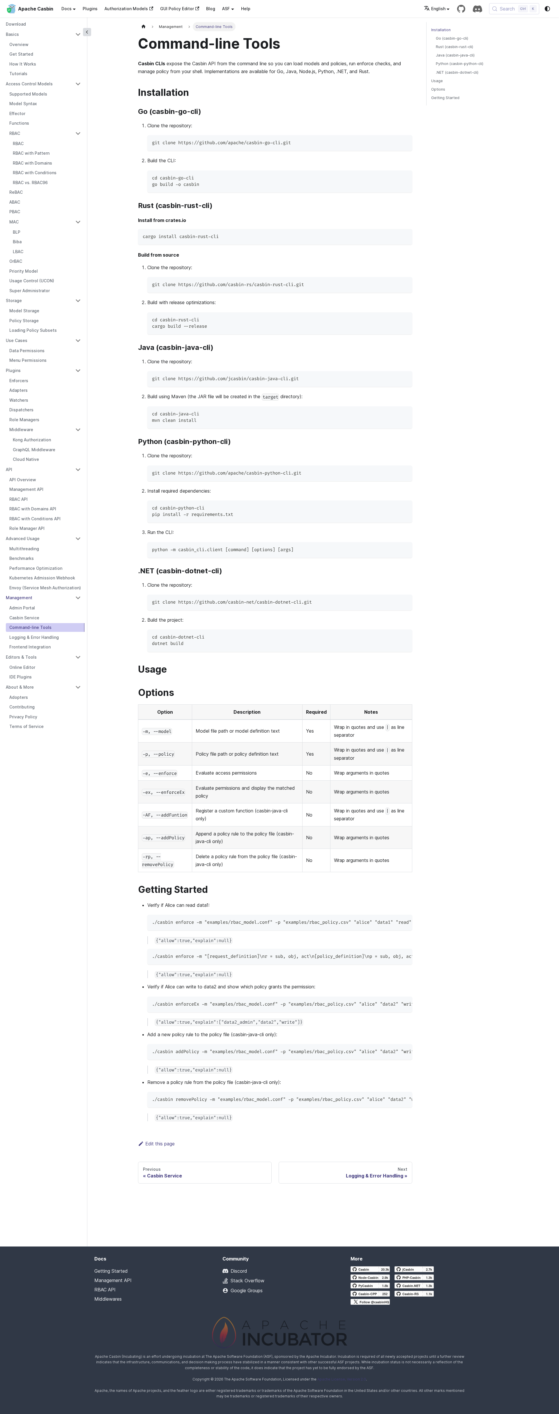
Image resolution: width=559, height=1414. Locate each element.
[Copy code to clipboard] (405, 142)
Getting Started (445, 98)
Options (438, 89)
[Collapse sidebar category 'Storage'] (78, 300)
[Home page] (143, 26)
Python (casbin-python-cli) (459, 63)
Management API (113, 1280)
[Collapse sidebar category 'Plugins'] (78, 370)
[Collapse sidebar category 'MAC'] (78, 222)
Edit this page (160, 1144)
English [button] (438, 8)
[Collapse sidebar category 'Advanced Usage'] (78, 538)
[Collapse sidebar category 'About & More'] (78, 687)
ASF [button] (226, 8)
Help (245, 8)
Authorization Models (126, 8)
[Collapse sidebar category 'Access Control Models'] (78, 84)
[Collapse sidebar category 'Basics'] (78, 34)
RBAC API (105, 1290)
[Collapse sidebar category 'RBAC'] (78, 133)
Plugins (90, 8)
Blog (210, 8)
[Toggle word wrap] (394, 922)
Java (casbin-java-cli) (455, 55)
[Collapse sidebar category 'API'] (78, 469)
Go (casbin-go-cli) (452, 38)
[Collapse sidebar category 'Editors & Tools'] (78, 657)
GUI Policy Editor (177, 8)
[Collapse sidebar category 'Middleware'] (78, 429)
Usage (437, 81)
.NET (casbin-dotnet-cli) (457, 72)
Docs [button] (66, 8)
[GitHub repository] (461, 9)
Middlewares (108, 1299)
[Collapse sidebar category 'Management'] (78, 597)
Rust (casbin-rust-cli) (454, 47)
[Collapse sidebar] (87, 32)
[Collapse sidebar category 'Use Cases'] (78, 340)
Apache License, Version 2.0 (341, 1379)
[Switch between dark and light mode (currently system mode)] (547, 8)
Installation (441, 30)
